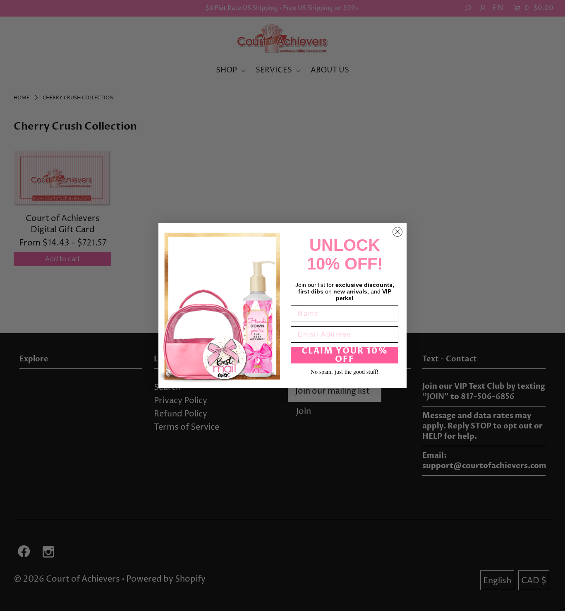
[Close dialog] (397, 232)
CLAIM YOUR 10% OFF (345, 355)
